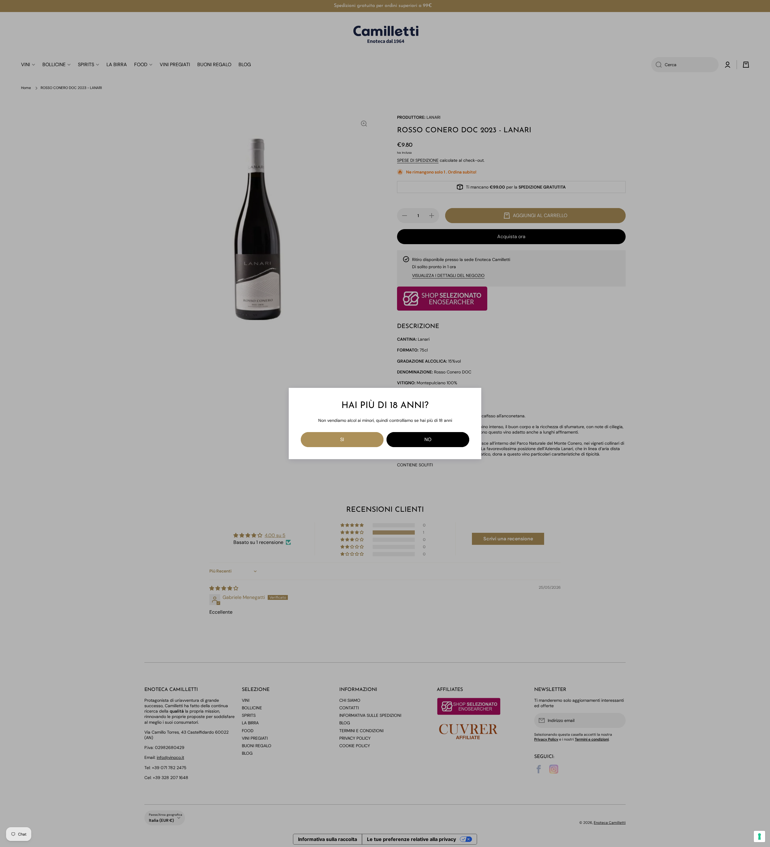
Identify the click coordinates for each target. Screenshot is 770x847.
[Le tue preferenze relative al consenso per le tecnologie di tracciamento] (759, 836)
